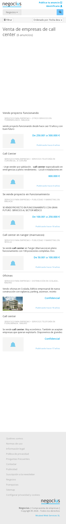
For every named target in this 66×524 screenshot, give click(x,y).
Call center (9, 316)
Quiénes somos (14, 438)
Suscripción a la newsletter (20, 474)
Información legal (15, 448)
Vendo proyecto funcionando (21, 113)
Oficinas (7, 275)
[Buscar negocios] (60, 12)
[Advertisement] (33, 73)
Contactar (11, 464)
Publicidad (11, 469)
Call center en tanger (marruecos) (23, 235)
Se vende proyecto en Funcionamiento (26, 194)
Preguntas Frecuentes (18, 459)
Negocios (11, 12)
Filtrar (9, 19)
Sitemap (10, 489)
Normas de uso (14, 443)
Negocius (35, 501)
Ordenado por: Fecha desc (47, 19)
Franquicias (12, 484)
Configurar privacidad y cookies (23, 495)
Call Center (9, 153)
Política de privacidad (17, 454)
